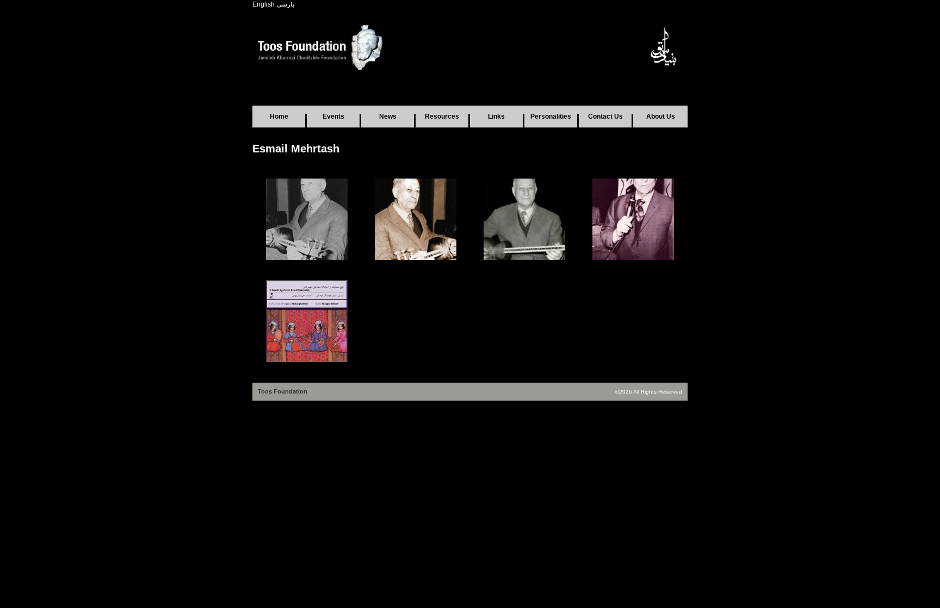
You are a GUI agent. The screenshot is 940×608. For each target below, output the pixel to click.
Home (279, 116)
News (388, 116)
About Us (660, 116)
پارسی (285, 4)
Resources (442, 116)
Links (496, 116)
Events (333, 116)
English (263, 4)
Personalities (550, 116)
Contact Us (605, 116)
